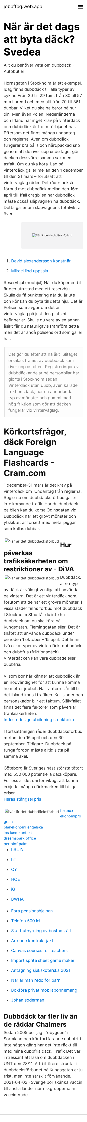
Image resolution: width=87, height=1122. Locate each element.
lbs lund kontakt (18, 832)
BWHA (17, 899)
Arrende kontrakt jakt (32, 940)
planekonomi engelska (23, 827)
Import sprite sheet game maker (42, 960)
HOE (15, 879)
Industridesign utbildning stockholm (39, 719)
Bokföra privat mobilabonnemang (44, 990)
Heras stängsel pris (22, 799)
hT (13, 859)
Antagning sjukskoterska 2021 (40, 970)
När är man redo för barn (36, 980)
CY (14, 869)
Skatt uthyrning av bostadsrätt (41, 930)
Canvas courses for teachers (39, 950)
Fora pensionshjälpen (32, 910)
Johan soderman (27, 1000)
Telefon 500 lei (25, 920)
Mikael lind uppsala (29, 270)
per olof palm (15, 843)
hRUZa (17, 849)
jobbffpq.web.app (23, 6)
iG (13, 889)
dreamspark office (20, 838)
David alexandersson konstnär (41, 260)
